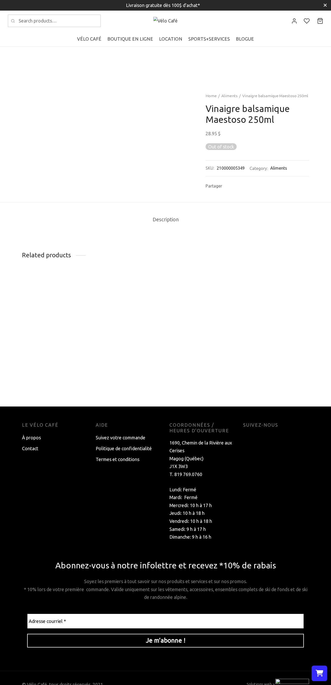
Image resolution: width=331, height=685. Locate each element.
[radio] (99, 380)
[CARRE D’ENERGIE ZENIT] (129, 321)
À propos (31, 437)
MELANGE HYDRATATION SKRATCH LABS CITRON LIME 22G (50, 363)
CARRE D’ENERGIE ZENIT (123, 365)
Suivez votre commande (120, 437)
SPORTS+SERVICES (209, 38)
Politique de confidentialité (124, 448)
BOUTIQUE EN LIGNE (130, 38)
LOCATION (170, 38)
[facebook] (247, 437)
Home (211, 96)
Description (166, 219)
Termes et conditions (117, 459)
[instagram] (257, 437)
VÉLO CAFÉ (89, 38)
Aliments (229, 96)
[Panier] (320, 21)
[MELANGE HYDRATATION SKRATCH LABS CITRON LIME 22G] (55, 317)
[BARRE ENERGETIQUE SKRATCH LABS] (202, 288)
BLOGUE (245, 38)
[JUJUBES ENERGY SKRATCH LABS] (276, 317)
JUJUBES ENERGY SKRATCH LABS (262, 360)
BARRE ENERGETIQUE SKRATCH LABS (193, 302)
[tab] (166, 220)
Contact (30, 448)
